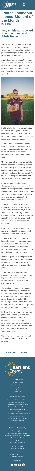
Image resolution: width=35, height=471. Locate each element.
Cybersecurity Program (17, 431)
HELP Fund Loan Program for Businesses (17, 413)
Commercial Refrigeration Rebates (17, 400)
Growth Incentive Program (17, 416)
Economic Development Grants (17, 433)
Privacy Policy (17, 460)
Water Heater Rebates (17, 385)
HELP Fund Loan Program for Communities (17, 435)
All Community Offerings (17, 442)
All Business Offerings (17, 420)
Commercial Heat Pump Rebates (17, 407)
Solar (17, 389)
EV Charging (17, 387)
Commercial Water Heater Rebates (17, 404)
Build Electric (17, 392)
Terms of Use (17, 452)
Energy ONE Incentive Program (17, 418)
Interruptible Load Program (17, 409)
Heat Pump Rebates (18, 382)
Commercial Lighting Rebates (17, 402)
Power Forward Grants (17, 438)
